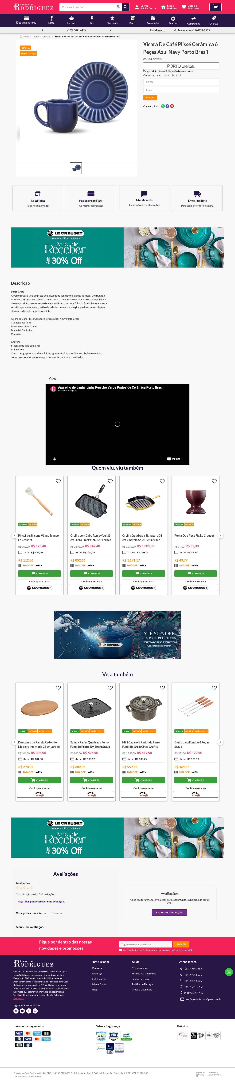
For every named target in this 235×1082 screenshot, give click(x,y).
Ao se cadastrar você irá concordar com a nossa (146, 950)
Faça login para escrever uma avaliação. (41, 901)
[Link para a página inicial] (24, 36)
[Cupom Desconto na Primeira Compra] (117, 856)
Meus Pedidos (171, 7)
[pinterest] (172, 106)
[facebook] (167, 106)
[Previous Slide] (42, 30)
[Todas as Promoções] (117, 657)
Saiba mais (18, 998)
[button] (118, 7)
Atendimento (157, 30)
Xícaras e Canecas (41, 36)
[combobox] (94, 7)
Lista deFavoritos (193, 7)
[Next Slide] (110, 30)
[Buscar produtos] (126, 7)
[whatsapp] (163, 106)
